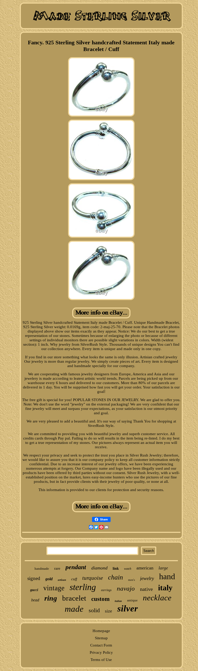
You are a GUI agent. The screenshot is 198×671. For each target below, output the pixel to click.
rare (57, 568)
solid (94, 610)
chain (115, 577)
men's (131, 579)
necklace (157, 597)
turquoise (92, 578)
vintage (53, 588)
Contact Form (101, 645)
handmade (42, 568)
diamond (99, 567)
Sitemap (101, 638)
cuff (74, 579)
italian (118, 601)
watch (127, 568)
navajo (126, 588)
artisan (62, 579)
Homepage (101, 631)
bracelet (74, 598)
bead (35, 600)
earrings (106, 590)
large (163, 568)
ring (50, 598)
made (74, 609)
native (146, 589)
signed (33, 578)
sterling (83, 587)
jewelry (147, 578)
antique (132, 600)
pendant (75, 567)
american (144, 567)
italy (165, 587)
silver (127, 608)
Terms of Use (101, 660)
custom (100, 599)
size (108, 611)
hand (167, 576)
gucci (34, 590)
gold (49, 579)
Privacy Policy (101, 652)
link (116, 568)
